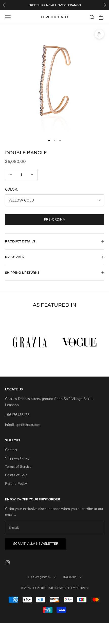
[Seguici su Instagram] (7, 562)
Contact (11, 449)
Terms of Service (18, 466)
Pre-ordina (54, 219)
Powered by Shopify (71, 588)
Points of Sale (16, 475)
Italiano (69, 577)
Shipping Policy (17, 458)
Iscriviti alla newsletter (35, 543)
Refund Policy (16, 483)
